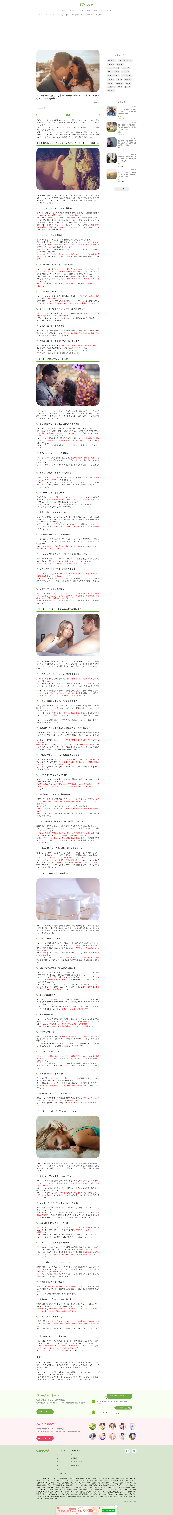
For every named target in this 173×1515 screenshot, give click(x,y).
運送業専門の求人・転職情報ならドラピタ (83, 1494)
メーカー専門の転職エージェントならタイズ (56, 1494)
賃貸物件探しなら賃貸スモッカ (100, 1478)
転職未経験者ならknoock (83, 1478)
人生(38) (110, 83)
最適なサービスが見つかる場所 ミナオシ (54, 1496)
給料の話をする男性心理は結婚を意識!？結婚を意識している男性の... (127, 127)
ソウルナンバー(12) (113, 71)
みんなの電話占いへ (45, 1438)
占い (95, 11)
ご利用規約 (74, 1458)
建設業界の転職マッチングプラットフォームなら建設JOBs (96, 1493)
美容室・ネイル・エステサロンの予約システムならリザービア (95, 1487)
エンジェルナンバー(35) (125, 60)
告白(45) (127, 87)
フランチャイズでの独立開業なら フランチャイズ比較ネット (96, 1484)
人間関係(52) (119, 83)
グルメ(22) (111, 64)
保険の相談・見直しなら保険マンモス (47, 1498)
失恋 (81, 11)
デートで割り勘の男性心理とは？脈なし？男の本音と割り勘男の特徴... (127, 111)
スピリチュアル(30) (113, 68)
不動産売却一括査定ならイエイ (76, 1496)
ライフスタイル (106, 11)
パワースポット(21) (113, 75)
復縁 (88, 11)
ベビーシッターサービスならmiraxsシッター (65, 1493)
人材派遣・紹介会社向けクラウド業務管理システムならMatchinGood (68, 1489)
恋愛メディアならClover (110, 1485)
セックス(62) (125, 68)
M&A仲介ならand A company (104, 1494)
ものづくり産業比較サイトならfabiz (91, 1485)
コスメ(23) (120, 64)
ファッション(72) (127, 75)
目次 (68, 115)
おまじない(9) (112, 60)
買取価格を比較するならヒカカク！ (124, 1496)
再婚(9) (120, 87)
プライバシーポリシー (77, 1462)
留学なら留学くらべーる (121, 1484)
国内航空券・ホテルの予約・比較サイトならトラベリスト (109, 1491)
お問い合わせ (75, 1465)
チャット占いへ (45, 1412)
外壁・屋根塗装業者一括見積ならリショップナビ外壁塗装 (114, 1482)
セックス (42, 107)
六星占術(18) (111, 87)
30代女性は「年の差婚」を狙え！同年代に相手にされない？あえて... (127, 159)
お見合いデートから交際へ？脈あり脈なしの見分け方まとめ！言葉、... (127, 174)
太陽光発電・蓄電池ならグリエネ (67, 1484)
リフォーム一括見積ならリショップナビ (85, 1482)
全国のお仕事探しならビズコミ (82, 1491)
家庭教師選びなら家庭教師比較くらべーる (67, 1485)
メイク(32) (111, 79)
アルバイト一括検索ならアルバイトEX (47, 1478)
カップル (73, 11)
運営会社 (73, 1454)
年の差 (121, 166)
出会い (64, 11)
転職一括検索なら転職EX (67, 1478)
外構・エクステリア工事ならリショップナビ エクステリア (55, 1482)
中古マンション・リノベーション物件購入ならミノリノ (86, 1480)
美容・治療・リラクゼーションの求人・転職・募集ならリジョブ (57, 1487)
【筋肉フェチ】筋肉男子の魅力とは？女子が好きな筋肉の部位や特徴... (127, 143)
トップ (38, 15)
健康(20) (128, 83)
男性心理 (121, 118)
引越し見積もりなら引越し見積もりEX (122, 1478)
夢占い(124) (111, 90)
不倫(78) (119, 79)
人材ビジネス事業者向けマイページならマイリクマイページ (107, 1489)
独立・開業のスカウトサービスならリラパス (99, 1496)
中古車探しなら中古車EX (111, 1480)
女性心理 (121, 150)
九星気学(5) (128, 79)
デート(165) (125, 71)
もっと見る (121, 189)
